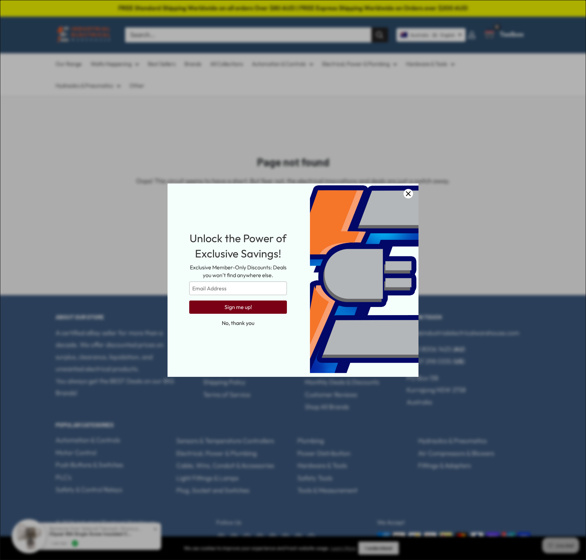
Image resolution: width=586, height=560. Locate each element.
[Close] (408, 193)
